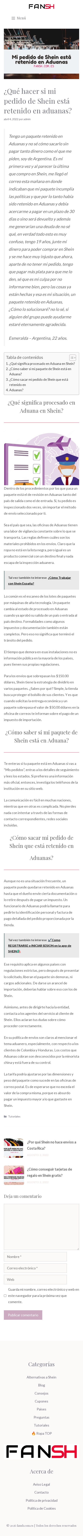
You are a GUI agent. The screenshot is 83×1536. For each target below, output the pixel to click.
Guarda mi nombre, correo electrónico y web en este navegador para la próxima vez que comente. (43, 1295)
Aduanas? (16, 390)
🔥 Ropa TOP (41, 1433)
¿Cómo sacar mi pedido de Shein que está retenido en (38, 382)
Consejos (41, 1393)
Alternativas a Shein (41, 1377)
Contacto (41, 1492)
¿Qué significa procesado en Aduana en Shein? (42, 364)
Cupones (41, 1401)
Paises (41, 1409)
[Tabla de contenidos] (72, 358)
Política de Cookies (41, 1508)
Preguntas (41, 1417)
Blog (41, 1385)
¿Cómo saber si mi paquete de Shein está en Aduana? (40, 371)
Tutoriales (14, 1116)
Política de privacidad (42, 1500)
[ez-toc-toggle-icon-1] (70, 357)
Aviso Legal (41, 1484)
